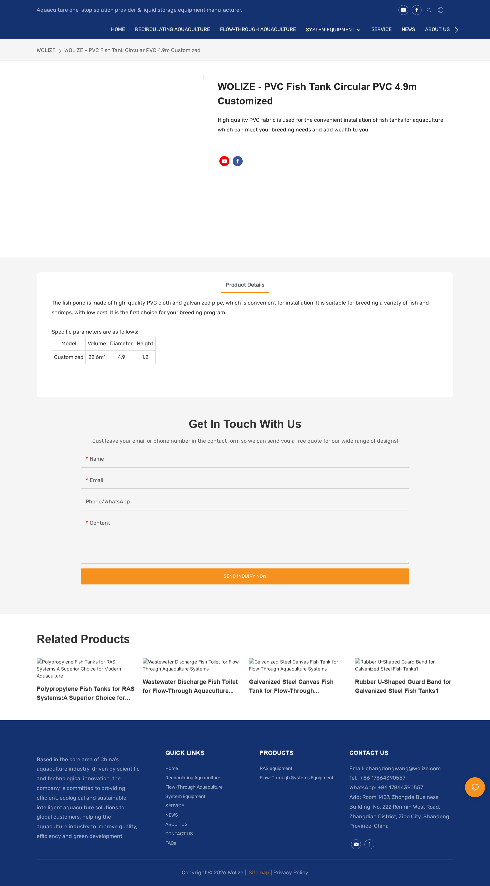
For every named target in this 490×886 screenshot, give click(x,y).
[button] (456, 30)
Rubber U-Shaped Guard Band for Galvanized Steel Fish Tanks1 (403, 686)
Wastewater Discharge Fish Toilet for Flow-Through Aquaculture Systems (190, 686)
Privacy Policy (290, 872)
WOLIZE (46, 50)
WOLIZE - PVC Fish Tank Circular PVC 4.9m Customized (132, 50)
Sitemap (258, 872)
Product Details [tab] (245, 285)
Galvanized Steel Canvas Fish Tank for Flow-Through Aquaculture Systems (291, 686)
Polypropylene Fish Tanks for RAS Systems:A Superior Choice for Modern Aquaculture (86, 693)
